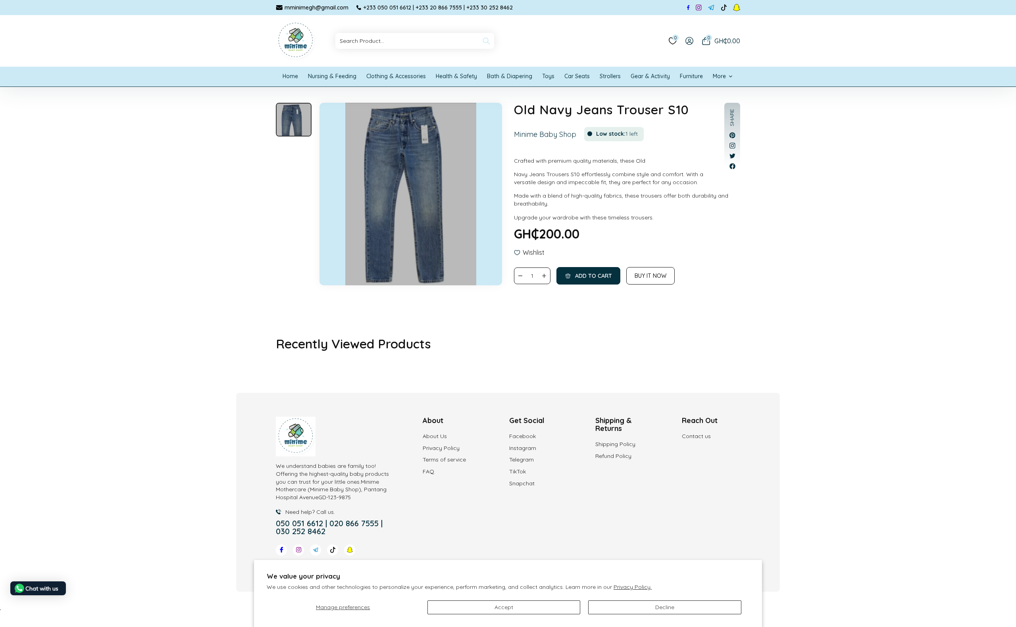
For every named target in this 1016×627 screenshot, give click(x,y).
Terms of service (444, 459)
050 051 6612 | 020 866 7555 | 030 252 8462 (329, 527)
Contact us (696, 436)
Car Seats (577, 76)
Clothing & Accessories (396, 76)
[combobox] (414, 41)
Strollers (610, 76)
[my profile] (689, 41)
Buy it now (650, 275)
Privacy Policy (441, 448)
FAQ (428, 471)
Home (290, 76)
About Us (435, 436)
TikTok (517, 471)
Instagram (522, 448)
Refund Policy (613, 456)
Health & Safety (456, 76)
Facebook (522, 436)
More (719, 76)
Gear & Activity (650, 76)
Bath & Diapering (509, 76)
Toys (548, 76)
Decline (664, 607)
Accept (504, 607)
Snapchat (522, 483)
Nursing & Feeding (332, 76)
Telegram (521, 459)
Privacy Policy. (633, 586)
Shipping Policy (615, 444)
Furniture (691, 76)
